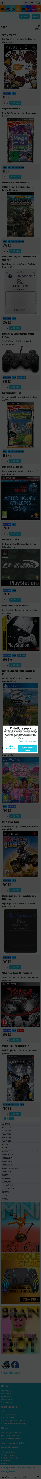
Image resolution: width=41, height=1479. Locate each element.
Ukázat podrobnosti (10, 747)
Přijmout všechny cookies (27, 749)
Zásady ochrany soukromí (28, 741)
